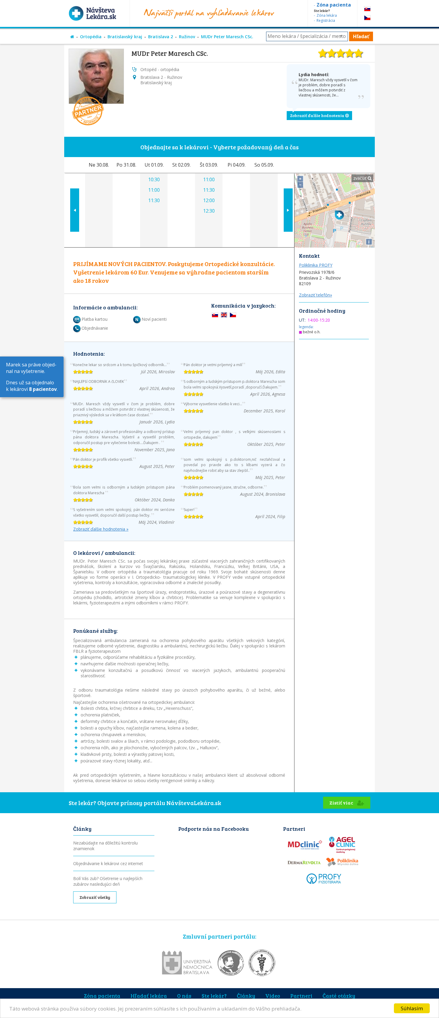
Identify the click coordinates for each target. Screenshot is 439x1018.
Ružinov (187, 36)
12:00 (209, 200)
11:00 (154, 190)
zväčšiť (360, 178)
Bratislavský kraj (125, 36)
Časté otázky (339, 995)
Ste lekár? (214, 995)
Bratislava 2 (160, 36)
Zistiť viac (341, 802)
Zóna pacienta (102, 995)
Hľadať (361, 36)
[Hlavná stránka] (72, 36)
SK (367, 8)
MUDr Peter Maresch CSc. (227, 36)
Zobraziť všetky (94, 897)
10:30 (154, 179)
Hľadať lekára (149, 995)
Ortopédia (91, 36)
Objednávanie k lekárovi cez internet (108, 863)
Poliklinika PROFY (315, 265)
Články (246, 995)
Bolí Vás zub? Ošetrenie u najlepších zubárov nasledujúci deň (107, 881)
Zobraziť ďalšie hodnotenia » (100, 529)
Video (272, 995)
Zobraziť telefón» (315, 295)
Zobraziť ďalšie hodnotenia (317, 115)
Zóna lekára (327, 15)
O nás (184, 995)
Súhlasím (412, 1008)
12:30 (209, 211)
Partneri (301, 995)
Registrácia (326, 20)
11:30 (154, 200)
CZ (367, 17)
